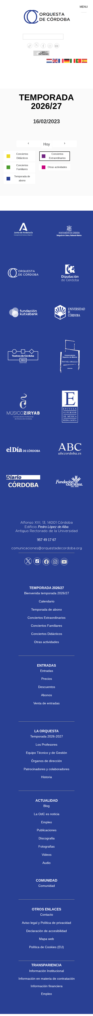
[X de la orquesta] (36, 46)
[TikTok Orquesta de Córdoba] (37, 563)
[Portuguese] (79, 60)
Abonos (46, 695)
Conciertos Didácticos (46, 634)
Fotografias (46, 846)
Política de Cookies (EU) (46, 947)
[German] (67, 60)
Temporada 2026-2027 (46, 736)
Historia (46, 777)
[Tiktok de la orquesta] (29, 46)
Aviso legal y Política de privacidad (46, 923)
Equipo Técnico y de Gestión (46, 753)
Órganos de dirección (46, 761)
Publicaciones (46, 830)
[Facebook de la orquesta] (43, 46)
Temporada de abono (46, 609)
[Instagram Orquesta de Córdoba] (55, 562)
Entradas (46, 671)
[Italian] (73, 60)
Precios (46, 679)
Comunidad (46, 886)
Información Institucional (46, 971)
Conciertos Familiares (46, 625)
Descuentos (46, 687)
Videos (46, 854)
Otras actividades (46, 642)
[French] (61, 60)
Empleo (46, 822)
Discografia (47, 838)
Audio (46, 863)
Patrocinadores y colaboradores (46, 769)
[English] (55, 60)
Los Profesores (46, 744)
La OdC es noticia (46, 814)
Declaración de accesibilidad (46, 931)
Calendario (46, 601)
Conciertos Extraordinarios (46, 617)
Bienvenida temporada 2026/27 (46, 593)
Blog (46, 806)
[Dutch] (49, 60)
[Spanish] (85, 60)
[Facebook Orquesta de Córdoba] (46, 562)
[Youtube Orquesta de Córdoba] (64, 562)
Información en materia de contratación (47, 978)
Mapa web (46, 939)
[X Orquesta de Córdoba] (28, 563)
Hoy (46, 144)
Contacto (46, 914)
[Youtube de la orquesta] (56, 46)
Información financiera (47, 986)
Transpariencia (46, 965)
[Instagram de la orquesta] (50, 46)
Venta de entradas (46, 703)
